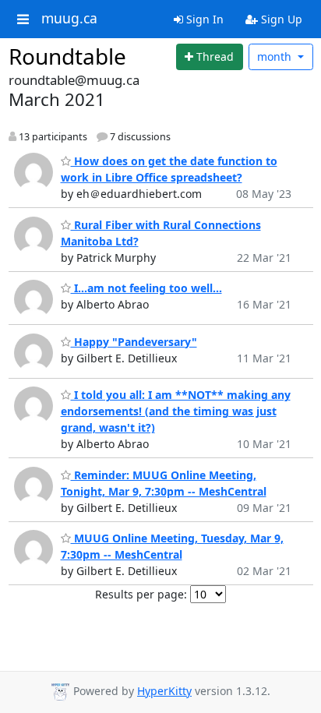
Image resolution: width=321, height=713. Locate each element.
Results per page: (141, 594)
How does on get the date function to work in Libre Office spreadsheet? (169, 169)
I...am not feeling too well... (146, 288)
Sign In (203, 19)
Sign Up (280, 19)
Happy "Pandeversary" (134, 341)
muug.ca (69, 18)
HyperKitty (164, 690)
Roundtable (67, 56)
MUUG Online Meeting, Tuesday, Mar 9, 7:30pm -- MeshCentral (172, 546)
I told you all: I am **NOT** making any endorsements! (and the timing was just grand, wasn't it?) (176, 411)
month (276, 56)
